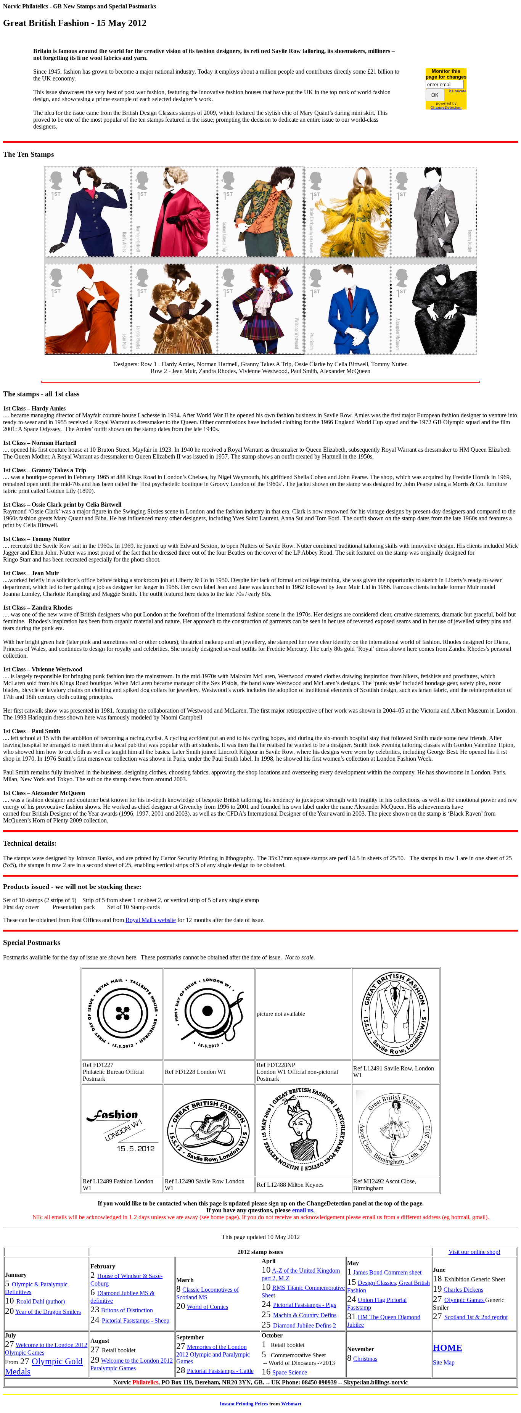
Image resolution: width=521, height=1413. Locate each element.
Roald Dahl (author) (40, 1301)
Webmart (291, 1404)
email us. (303, 1210)
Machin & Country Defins (304, 1315)
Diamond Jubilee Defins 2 (304, 1325)
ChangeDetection (446, 107)
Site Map (444, 1362)
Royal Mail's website (150, 920)
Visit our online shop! (474, 1252)
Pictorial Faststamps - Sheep (135, 1320)
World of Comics (207, 1307)
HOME (447, 1348)
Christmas (365, 1358)
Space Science (289, 1372)
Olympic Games (464, 1300)
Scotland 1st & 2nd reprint (476, 1317)
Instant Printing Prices (244, 1404)
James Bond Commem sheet (387, 1272)
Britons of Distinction (127, 1310)
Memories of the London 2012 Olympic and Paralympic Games (213, 1354)
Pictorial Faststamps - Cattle (220, 1371)
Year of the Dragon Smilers (48, 1311)
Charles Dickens (463, 1289)
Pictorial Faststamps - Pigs (304, 1305)
